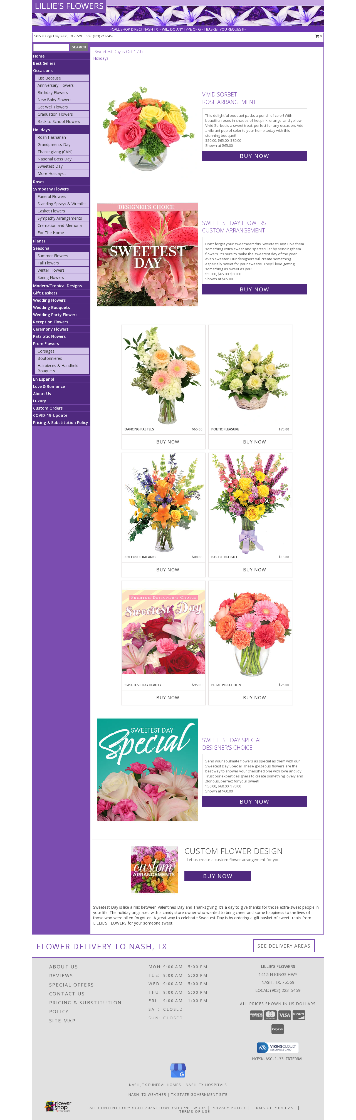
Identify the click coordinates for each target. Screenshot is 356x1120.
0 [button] (320, 36)
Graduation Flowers (55, 114)
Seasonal (42, 248)
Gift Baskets (45, 293)
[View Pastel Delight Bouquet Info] (250, 503)
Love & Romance (49, 386)
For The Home (51, 232)
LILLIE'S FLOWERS (69, 5)
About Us (42, 393)
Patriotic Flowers (49, 336)
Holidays (41, 129)
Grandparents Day (54, 144)
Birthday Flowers (53, 92)
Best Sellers (44, 63)
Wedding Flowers (49, 300)
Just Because (49, 78)
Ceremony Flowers (50, 329)
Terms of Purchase (273, 1107)
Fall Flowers (48, 263)
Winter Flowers (51, 270)
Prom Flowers (46, 343)
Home (38, 56)
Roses (38, 181)
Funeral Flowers (52, 196)
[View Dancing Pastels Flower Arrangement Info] (163, 376)
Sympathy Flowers (51, 189)
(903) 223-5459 (103, 36)
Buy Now (254, 156)
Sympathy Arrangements (60, 218)
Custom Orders (48, 408)
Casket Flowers (51, 211)
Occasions (43, 70)
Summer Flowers (53, 255)
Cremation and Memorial (60, 225)
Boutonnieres (50, 358)
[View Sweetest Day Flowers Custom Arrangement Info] (148, 254)
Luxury (39, 400)
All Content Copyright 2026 (122, 1107)
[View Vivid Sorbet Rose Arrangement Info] (148, 124)
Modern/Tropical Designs (57, 285)
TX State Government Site (199, 1094)
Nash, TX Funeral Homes (155, 1084)
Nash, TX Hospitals (206, 1084)
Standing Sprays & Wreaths (62, 203)
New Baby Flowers (54, 99)
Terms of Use (194, 1111)
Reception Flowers (50, 321)
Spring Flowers (51, 277)
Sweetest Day (50, 166)
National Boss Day (54, 159)
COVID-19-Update (50, 415)
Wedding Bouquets (51, 307)
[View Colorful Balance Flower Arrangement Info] (163, 503)
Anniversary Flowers (56, 85)
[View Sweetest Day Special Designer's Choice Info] (148, 769)
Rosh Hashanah (52, 137)
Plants (39, 241)
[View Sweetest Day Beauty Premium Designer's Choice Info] (163, 631)
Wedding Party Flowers (55, 314)
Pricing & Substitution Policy (60, 422)
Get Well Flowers (53, 107)
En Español (43, 379)
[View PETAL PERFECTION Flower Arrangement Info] (250, 631)
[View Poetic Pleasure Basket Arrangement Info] (250, 376)
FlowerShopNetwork (181, 1107)
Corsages (46, 351)
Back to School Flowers (59, 121)
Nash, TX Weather (147, 1094)
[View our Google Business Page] (178, 1078)
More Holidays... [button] (52, 173)
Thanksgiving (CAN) (55, 151)
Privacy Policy (229, 1107)
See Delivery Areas (284, 946)
